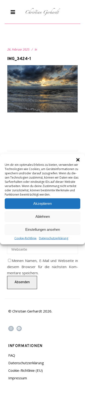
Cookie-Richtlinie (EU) (25, 370)
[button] (78, 159)
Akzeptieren (42, 203)
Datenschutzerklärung (53, 238)
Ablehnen (42, 216)
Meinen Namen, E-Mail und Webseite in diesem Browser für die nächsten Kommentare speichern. (42, 266)
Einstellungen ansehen (42, 229)
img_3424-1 (19, 59)
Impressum (17, 378)
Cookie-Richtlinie (25, 238)
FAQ (11, 355)
